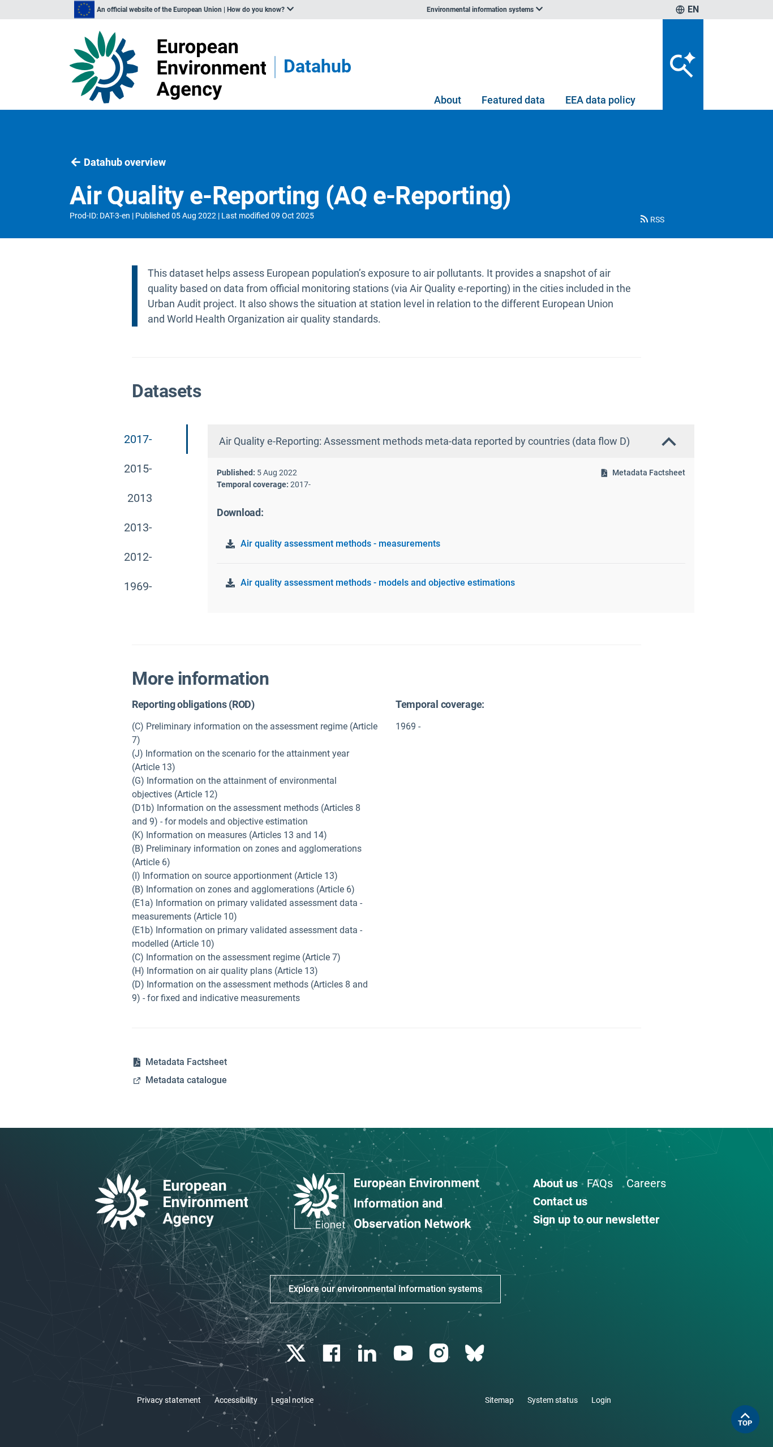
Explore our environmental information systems (385, 1288)
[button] (651, 219)
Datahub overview (125, 162)
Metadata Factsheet (648, 472)
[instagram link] (440, 1353)
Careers (646, 1183)
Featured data (513, 100)
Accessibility (235, 1400)
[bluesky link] (475, 1353)
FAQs (600, 1183)
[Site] (168, 67)
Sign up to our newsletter (596, 1219)
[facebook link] (333, 1353)
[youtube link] (404, 1353)
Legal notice (292, 1400)
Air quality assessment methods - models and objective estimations (378, 582)
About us (555, 1183)
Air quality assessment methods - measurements (340, 543)
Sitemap (499, 1400)
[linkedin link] (368, 1353)
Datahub (317, 67)
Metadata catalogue (186, 1080)
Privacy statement (169, 1400)
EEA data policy (600, 100)
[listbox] (184, 9)
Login (601, 1400)
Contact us (560, 1201)
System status (552, 1400)
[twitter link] (296, 1353)
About (447, 100)
